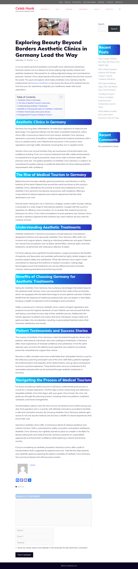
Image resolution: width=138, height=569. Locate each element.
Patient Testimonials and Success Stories (34, 112)
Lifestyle (109, 9)
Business (69, 9)
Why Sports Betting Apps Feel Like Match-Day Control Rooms (108, 86)
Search (101, 24)
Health (96, 9)
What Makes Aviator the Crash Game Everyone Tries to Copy (108, 114)
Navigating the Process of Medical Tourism (35, 115)
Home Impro (83, 9)
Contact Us (109, 2)
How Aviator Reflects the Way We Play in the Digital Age (108, 61)
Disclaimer (101, 2)
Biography (45, 9)
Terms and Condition (89, 2)
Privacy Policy (76, 2)
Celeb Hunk (24, 8)
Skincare (21, 487)
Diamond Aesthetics (40, 83)
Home (61, 2)
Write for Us (119, 2)
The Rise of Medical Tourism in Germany (34, 103)
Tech (57, 9)
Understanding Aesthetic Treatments (32, 106)
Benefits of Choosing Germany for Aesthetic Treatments (40, 109)
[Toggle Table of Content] (60, 97)
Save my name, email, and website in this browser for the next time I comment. (52, 547)
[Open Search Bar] (120, 9)
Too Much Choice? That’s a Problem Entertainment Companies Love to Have (106, 100)
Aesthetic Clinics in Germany (29, 100)
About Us (67, 2)
